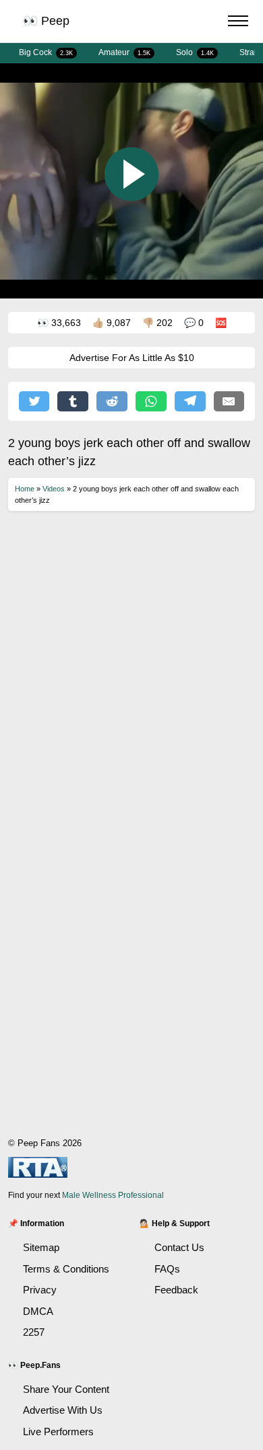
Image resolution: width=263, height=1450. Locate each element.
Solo (195, 52)
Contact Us (179, 1247)
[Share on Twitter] (34, 401)
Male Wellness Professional (113, 1195)
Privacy (40, 1289)
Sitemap (41, 1247)
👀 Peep (46, 21)
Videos (53, 489)
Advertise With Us (63, 1410)
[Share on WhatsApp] (151, 401)
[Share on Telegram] (190, 401)
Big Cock (46, 52)
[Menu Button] (238, 22)
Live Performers (58, 1431)
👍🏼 (111, 322)
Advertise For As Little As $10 (131, 357)
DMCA (38, 1311)
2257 (34, 1332)
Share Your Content (66, 1389)
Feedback (176, 1289)
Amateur (124, 52)
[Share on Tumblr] (72, 401)
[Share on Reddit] (111, 401)
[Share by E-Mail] (229, 401)
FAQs (167, 1269)
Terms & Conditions (66, 1269)
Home (24, 489)
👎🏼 (157, 322)
